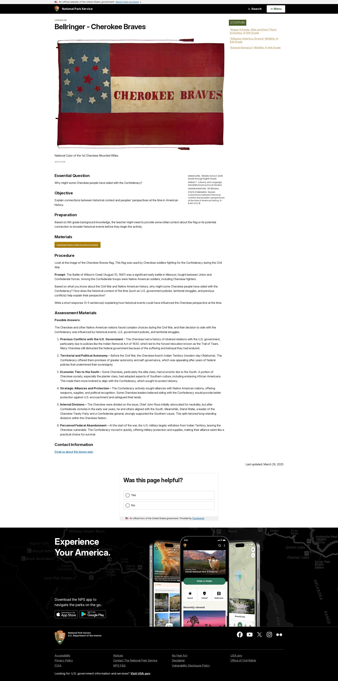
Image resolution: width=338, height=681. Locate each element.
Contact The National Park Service (135, 660)
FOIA (58, 665)
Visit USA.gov (140, 673)
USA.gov (236, 655)
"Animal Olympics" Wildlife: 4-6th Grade (255, 47)
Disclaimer (178, 660)
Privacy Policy (64, 660)
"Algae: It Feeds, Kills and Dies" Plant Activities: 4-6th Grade (253, 31)
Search (256, 9)
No (133, 505)
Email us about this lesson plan (74, 452)
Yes (133, 495)
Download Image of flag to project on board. (77, 245)
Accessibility (62, 655)
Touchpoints (198, 518)
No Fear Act (179, 655)
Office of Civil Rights (243, 660)
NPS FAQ (119, 665)
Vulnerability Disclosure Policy (191, 665)
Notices (118, 655)
